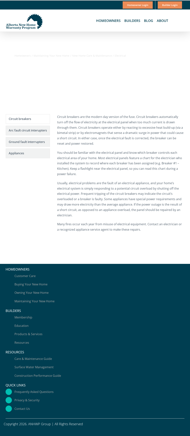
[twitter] (167, 430)
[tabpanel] (120, 175)
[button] (179, 21)
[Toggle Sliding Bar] (173, 21)
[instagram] (173, 430)
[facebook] (161, 430)
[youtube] (185, 430)
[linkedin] (179, 430)
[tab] (28, 119)
